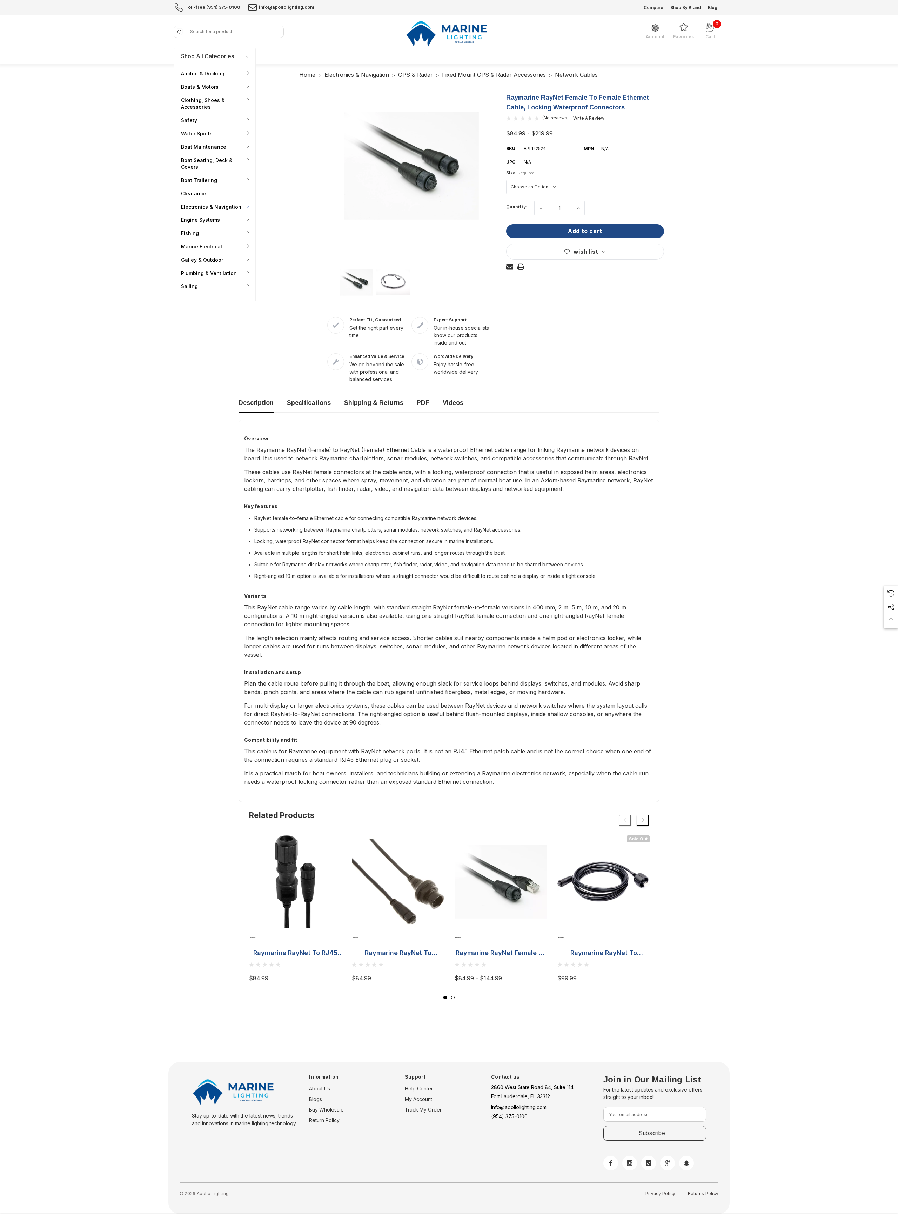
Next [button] (643, 820)
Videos (453, 402)
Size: (520, 173)
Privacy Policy (660, 1193)
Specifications (309, 402)
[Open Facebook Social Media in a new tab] (610, 1163)
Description (256, 402)
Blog (712, 7)
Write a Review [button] (588, 118)
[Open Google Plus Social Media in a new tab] (667, 1163)
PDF (423, 402)
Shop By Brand (685, 7)
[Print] (520, 266)
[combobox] (229, 32)
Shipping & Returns (373, 402)
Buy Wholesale (326, 1110)
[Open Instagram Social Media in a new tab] (629, 1163)
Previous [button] (625, 820)
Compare (653, 7)
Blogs (315, 1099)
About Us (319, 1089)
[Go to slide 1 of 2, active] (445, 997)
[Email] (509, 266)
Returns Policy (703, 1193)
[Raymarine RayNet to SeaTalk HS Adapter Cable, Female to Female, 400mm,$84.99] (398, 881)
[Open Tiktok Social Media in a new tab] (648, 1163)
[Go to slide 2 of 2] (453, 997)
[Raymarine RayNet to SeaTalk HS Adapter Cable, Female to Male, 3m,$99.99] (603, 881)
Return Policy (324, 1120)
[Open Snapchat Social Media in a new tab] (686, 1163)
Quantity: (516, 207)
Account (655, 37)
